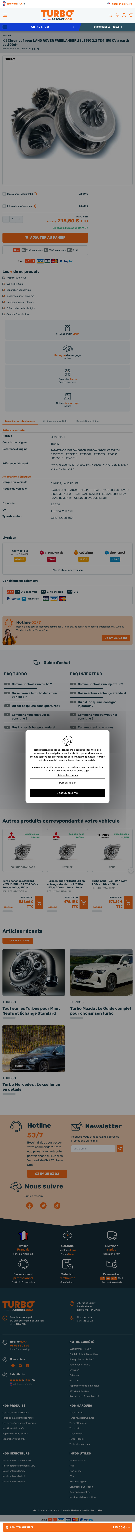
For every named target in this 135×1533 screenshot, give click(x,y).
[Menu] (5, 15)
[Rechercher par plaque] (74, 27)
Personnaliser (67, 782)
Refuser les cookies (67, 775)
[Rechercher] (110, 15)
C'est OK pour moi (67, 793)
